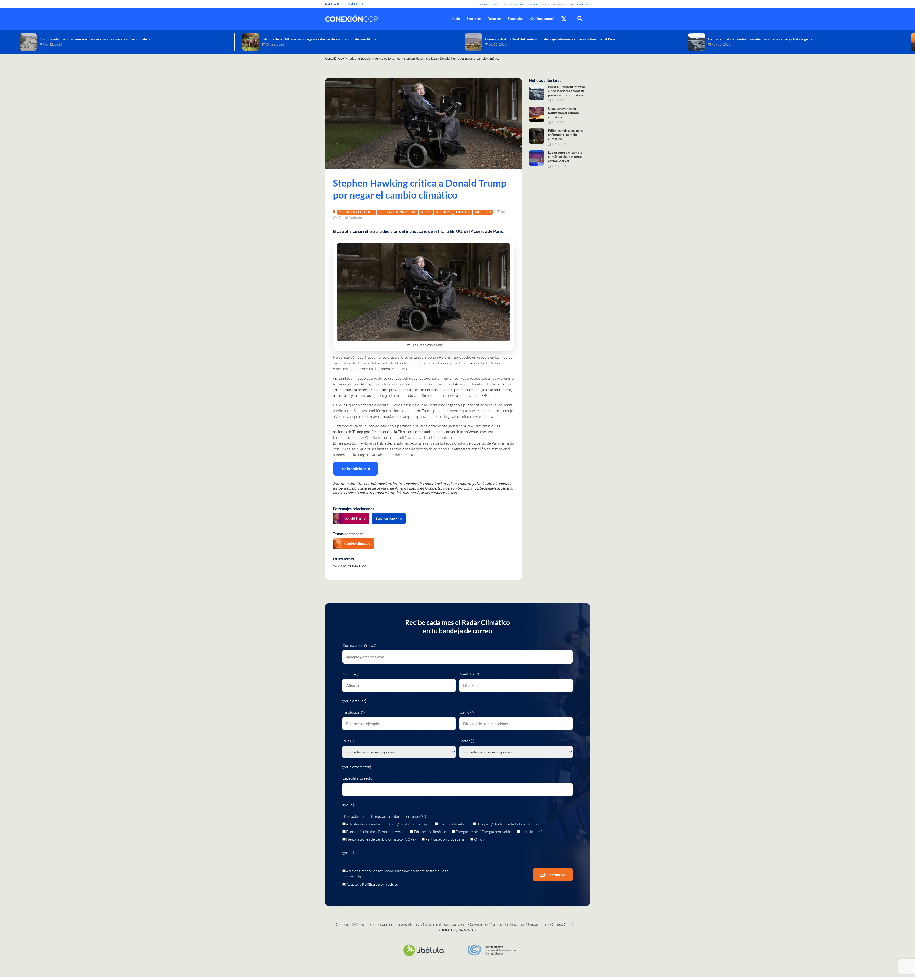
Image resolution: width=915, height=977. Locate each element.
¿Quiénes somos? (542, 18)
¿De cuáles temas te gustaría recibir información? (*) (384, 816)
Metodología (553, 4)
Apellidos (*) (469, 674)
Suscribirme (555, 874)
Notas (426, 211)
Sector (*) (466, 740)
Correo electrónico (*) (360, 645)
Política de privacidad (380, 884)
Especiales (515, 18)
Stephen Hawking (389, 518)
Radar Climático (344, 4)
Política (463, 211)
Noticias (443, 211)
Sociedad (483, 211)
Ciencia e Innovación (398, 211)
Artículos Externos (357, 211)
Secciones (474, 18)
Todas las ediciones (519, 4)
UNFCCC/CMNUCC (457, 930)
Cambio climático (357, 543)
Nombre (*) (351, 674)
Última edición (485, 4)
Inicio (456, 18)
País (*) (348, 740)
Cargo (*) (466, 712)
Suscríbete (578, 4)
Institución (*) (353, 712)
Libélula (424, 924)
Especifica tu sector (358, 778)
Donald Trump (355, 518)
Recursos (494, 18)
